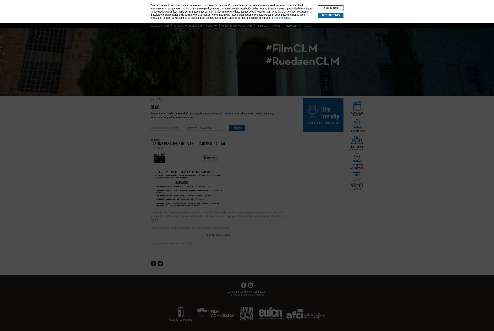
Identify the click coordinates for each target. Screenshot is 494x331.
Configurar (330, 8)
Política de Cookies (280, 17)
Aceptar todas (331, 15)
